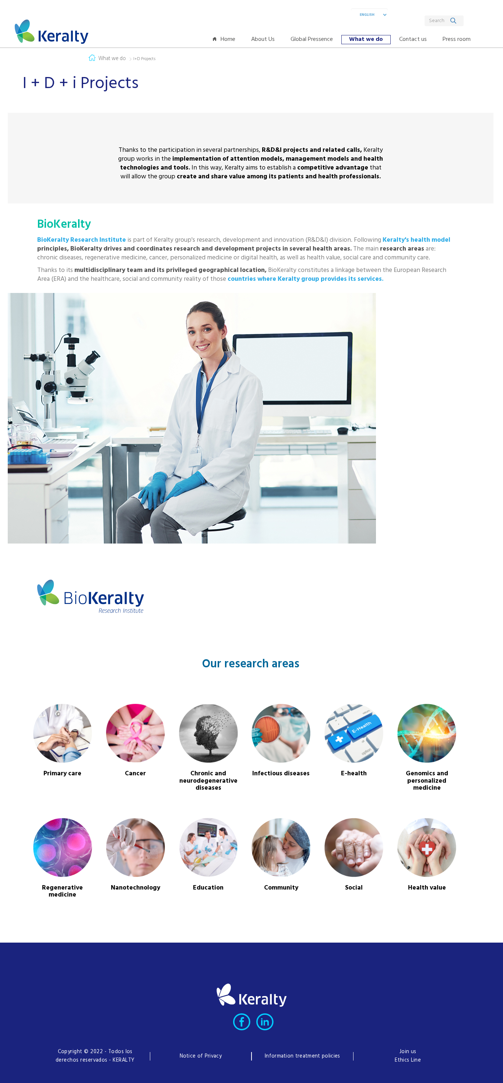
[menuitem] (226, 39)
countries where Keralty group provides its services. (305, 279)
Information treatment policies (302, 1056)
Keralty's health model (416, 240)
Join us (408, 1052)
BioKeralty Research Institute (81, 240)
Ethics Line (408, 1060)
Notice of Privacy (201, 1056)
